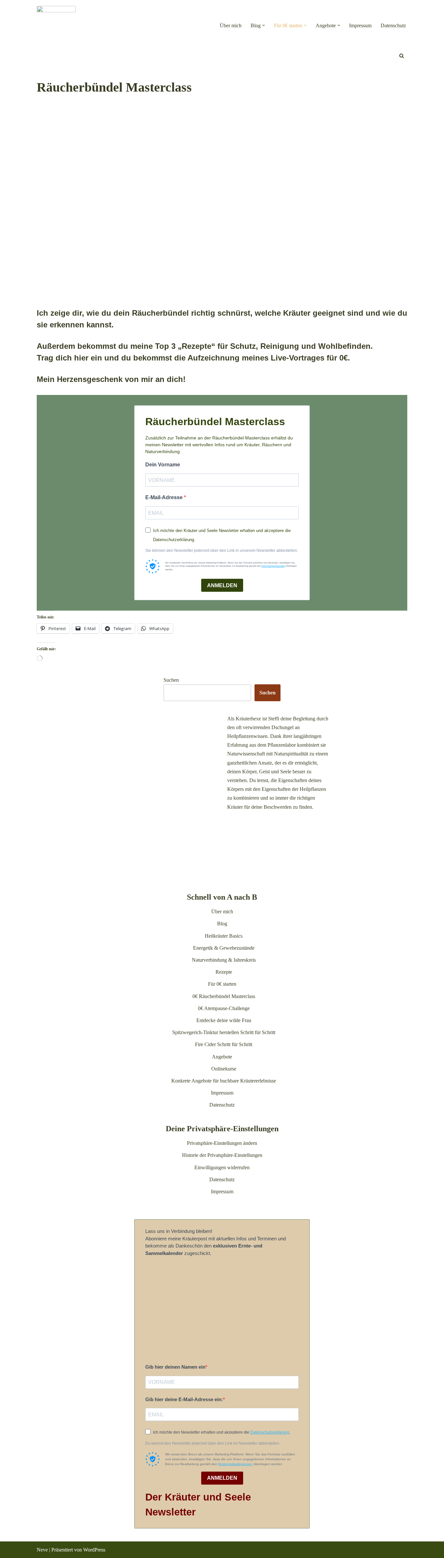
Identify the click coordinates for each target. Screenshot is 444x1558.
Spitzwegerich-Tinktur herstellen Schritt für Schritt (223, 1032)
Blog (222, 923)
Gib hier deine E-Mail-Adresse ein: (184, 1399)
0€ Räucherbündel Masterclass (223, 996)
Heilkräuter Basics (223, 936)
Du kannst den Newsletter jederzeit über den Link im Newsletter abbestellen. (212, 1443)
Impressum (360, 25)
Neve (42, 1549)
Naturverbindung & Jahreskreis (224, 960)
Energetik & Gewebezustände (224, 948)
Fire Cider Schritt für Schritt (223, 1044)
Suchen (171, 680)
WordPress (94, 1549)
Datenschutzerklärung (269, 1432)
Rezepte (223, 972)
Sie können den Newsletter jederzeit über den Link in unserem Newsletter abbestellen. (221, 550)
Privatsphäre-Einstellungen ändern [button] (222, 1143)
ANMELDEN (222, 585)
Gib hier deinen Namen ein (175, 1367)
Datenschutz (393, 25)
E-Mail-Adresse (164, 497)
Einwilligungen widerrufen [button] (222, 1167)
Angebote (222, 1056)
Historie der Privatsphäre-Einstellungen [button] (222, 1155)
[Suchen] (401, 55)
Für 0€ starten (222, 984)
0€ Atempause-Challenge (224, 1008)
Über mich (231, 25)
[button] (263, 25)
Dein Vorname (162, 464)
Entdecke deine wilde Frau (223, 1020)
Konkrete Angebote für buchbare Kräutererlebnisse (223, 1080)
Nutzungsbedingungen (273, 566)
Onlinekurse (223, 1068)
